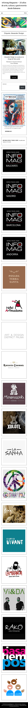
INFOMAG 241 (8, 131)
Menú (25, 13)
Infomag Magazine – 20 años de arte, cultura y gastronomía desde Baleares (14, 5)
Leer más (14, 77)
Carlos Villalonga (14, 63)
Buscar (4, 84)
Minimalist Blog (23, 705)
